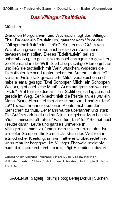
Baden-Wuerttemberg (96, 8)
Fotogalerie (68, 178)
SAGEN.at (10, 8)
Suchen (101, 178)
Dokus (86, 178)
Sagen (36, 178)
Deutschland (66, 8)
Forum (50, 178)
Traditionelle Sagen (38, 8)
